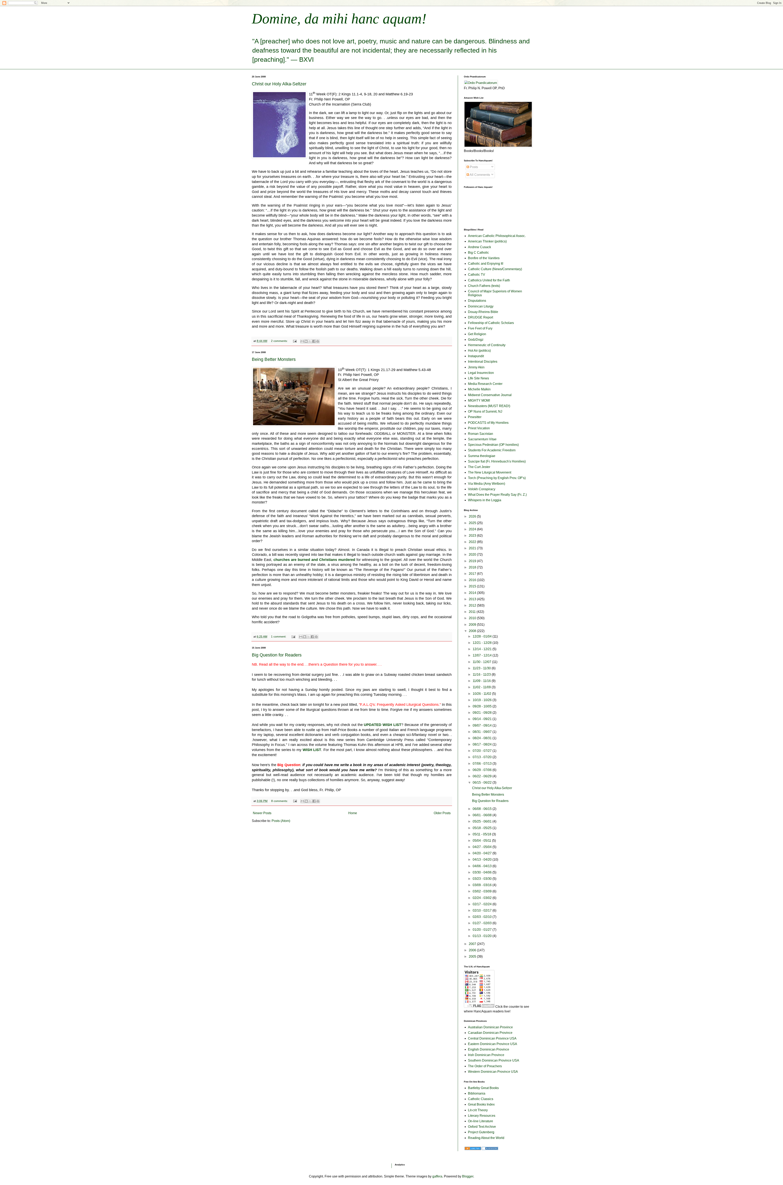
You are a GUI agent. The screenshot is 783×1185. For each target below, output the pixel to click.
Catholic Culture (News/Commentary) (495, 269)
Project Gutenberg (481, 1132)
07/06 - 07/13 (482, 763)
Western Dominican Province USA (493, 1071)
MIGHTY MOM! (479, 400)
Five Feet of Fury (480, 328)
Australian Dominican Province (490, 1027)
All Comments (479, 174)
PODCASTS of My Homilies (488, 422)
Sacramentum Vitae (482, 439)
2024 (473, 529)
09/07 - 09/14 (482, 725)
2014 (473, 593)
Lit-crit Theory (478, 1110)
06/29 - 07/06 (482, 770)
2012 (473, 605)
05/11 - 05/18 (482, 834)
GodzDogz (475, 339)
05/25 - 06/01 (482, 821)
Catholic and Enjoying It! (485, 263)
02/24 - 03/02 (482, 898)
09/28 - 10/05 (482, 706)
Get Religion (477, 334)
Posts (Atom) (281, 821)
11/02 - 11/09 (482, 687)
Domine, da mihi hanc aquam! (339, 18)
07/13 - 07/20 (482, 757)
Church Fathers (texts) (484, 285)
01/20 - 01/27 (482, 929)
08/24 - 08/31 (482, 738)
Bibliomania (476, 1093)
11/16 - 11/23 (482, 674)
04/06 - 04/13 (482, 866)
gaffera (437, 1176)
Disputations (477, 300)
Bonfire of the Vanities (484, 258)
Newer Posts (262, 813)
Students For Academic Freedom (491, 450)
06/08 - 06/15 (482, 809)
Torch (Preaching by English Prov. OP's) (497, 478)
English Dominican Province (488, 1049)
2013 (473, 599)
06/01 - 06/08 (482, 815)
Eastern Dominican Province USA (492, 1044)
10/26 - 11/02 (482, 693)
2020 (473, 554)
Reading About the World (486, 1138)
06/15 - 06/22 (482, 782)
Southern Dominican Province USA (493, 1060)
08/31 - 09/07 (482, 731)
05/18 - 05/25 (482, 828)
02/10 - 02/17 (482, 910)
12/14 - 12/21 (482, 649)
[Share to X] (310, 341)
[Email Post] (294, 341)
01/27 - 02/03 (482, 923)
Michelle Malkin (479, 389)
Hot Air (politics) (479, 350)
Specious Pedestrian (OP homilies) (493, 444)
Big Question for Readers (277, 654)
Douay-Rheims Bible (483, 312)
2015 (473, 586)
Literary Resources (481, 1115)
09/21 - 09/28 (482, 712)
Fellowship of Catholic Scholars (491, 323)
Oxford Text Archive (482, 1126)
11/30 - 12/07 (482, 662)
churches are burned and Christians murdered (314, 560)
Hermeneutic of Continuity (486, 345)
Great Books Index (481, 1104)
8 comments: (280, 801)
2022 (473, 542)
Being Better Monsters (274, 359)
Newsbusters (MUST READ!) (489, 406)
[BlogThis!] (306, 341)
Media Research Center (485, 383)
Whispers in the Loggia (484, 500)
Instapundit (476, 356)
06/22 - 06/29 (482, 776)
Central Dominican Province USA (492, 1038)
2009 (473, 624)
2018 (473, 567)
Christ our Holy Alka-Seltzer (279, 83)
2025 (473, 523)
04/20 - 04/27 (482, 853)
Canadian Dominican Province (490, 1032)
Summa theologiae (481, 456)
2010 (473, 618)
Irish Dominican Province (486, 1055)
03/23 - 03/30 (482, 878)
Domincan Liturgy (480, 306)
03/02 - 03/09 (482, 891)
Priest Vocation (479, 428)
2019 (473, 561)
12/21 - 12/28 (482, 642)
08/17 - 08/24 (482, 744)
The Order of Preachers (485, 1066)
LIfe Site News (478, 378)
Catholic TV (476, 274)
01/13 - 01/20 (482, 936)
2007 (473, 944)
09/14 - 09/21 (482, 719)
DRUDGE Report (480, 317)
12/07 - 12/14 (482, 655)
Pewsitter (474, 417)
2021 (473, 548)
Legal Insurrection (481, 372)
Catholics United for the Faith (489, 280)
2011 (473, 611)
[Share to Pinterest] (318, 341)
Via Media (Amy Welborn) (486, 483)
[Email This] (302, 341)
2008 (473, 631)
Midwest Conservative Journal (490, 395)
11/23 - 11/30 (482, 668)
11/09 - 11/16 (482, 681)
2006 (473, 950)
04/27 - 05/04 (482, 847)
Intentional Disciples (482, 361)
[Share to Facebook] (314, 341)
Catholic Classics (480, 1099)
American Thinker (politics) (487, 241)
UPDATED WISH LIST (382, 725)
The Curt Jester (479, 467)
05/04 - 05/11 (482, 840)
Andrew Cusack (479, 247)
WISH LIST (312, 750)
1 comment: (279, 636)
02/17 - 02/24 (482, 904)
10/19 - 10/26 (482, 700)
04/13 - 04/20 (482, 859)
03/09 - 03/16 (482, 885)
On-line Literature (480, 1121)
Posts (473, 167)
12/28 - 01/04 (482, 636)
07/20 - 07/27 (482, 750)
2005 (473, 956)
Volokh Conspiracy (481, 489)
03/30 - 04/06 (482, 872)
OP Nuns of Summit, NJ (485, 411)
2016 (473, 580)
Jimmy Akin (476, 367)
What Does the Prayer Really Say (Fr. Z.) (497, 494)
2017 (473, 573)
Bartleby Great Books (483, 1088)
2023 (473, 535)
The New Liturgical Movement (489, 472)
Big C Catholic (478, 252)
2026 (473, 516)
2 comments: (280, 341)
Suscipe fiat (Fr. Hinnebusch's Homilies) (497, 461)
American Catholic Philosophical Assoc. (497, 236)
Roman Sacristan (480, 433)
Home (352, 813)
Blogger (467, 1176)
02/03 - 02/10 (482, 916)
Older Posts (442, 813)
